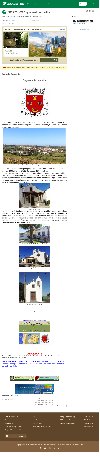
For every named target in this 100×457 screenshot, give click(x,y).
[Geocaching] (13, 4)
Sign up (82, 4)
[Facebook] (40, 448)
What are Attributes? (79, 24)
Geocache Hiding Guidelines (14, 426)
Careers (7, 420)
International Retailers (67, 423)
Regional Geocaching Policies (14, 430)
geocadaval (11, 17)
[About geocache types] (4, 12)
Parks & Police (37, 423)
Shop (50, 4)
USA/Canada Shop (66, 420)
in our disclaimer (59, 67)
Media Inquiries (88, 426)
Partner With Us (10, 423)
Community (39, 4)
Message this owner (25, 17)
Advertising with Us (84, 29)
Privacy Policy (79, 445)
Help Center (87, 420)
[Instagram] (50, 448)
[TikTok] (59, 448)
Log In (93, 4)
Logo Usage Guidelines (40, 420)
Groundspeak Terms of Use (65, 445)
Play (28, 4)
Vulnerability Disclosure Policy (42, 426)
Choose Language (16, 436)
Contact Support (89, 423)
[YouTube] (45, 448)
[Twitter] (54, 448)
